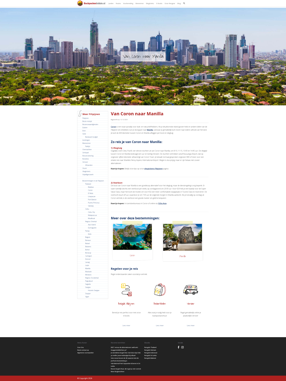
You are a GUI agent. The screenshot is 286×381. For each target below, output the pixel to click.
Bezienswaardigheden (90, 124)
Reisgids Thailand (150, 347)
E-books (159, 3)
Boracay (88, 253)
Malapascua (92, 215)
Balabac (91, 187)
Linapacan (91, 196)
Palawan (88, 184)
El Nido (90, 193)
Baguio (87, 237)
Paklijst (87, 146)
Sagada (88, 284)
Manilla (87, 268)
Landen (111, 3)
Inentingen (86, 140)
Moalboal (91, 218)
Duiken (84, 127)
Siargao (88, 287)
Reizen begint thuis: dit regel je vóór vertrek (126, 369)
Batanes (88, 246)
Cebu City (91, 212)
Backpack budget (91, 137)
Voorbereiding (128, 3)
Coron (90, 190)
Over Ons (80, 347)
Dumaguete (92, 228)
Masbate (88, 272)
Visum (84, 168)
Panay (87, 231)
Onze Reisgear (170, 3)
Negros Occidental (92, 278)
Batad (87, 243)
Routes (118, 3)
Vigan (87, 297)
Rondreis (85, 159)
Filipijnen (85, 118)
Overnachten (87, 149)
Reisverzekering (87, 156)
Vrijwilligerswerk (87, 174)
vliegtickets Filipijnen (153, 168)
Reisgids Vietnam (150, 350)
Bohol (87, 250)
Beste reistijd (87, 121)
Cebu (87, 209)
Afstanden (89, 165)
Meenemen (139, 3)
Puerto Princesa (93, 203)
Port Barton (92, 199)
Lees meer (126, 325)
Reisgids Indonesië (150, 353)
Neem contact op (83, 350)
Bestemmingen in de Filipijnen (93, 181)
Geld (84, 134)
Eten (84, 131)
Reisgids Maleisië (150, 358)
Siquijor (88, 293)
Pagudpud (89, 281)
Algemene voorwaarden (85, 353)
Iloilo (89, 234)
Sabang (90, 206)
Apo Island (92, 225)
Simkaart (85, 153)
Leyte (87, 265)
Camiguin (88, 256)
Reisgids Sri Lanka (150, 355)
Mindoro (88, 275)
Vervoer (85, 162)
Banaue (88, 240)
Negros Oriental (91, 221)
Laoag (87, 262)
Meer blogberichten (117, 371)
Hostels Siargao (93, 290)
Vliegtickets (150, 3)
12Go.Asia (162, 203)
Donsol (87, 259)
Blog (179, 3)
